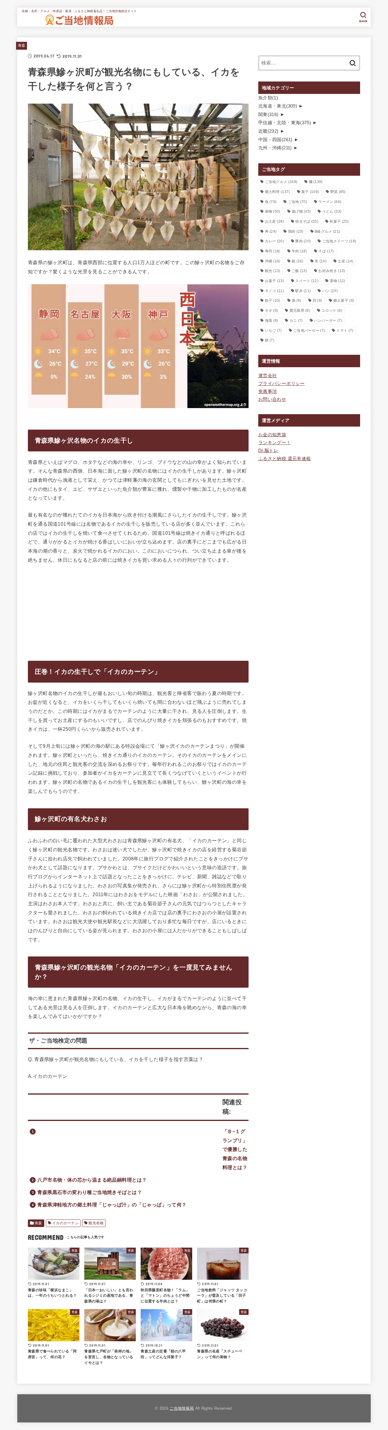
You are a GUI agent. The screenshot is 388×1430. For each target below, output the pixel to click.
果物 (272, 211)
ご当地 (297, 202)
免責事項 (267, 391)
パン (330, 291)
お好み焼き (331, 271)
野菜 (338, 192)
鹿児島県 (299, 310)
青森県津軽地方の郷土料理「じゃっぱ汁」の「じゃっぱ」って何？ (111, 1204)
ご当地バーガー (309, 330)
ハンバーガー (328, 320)
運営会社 (267, 375)
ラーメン (329, 202)
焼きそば (306, 221)
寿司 (272, 251)
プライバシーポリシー (281, 383)
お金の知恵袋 (272, 434)
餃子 (272, 300)
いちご (273, 330)
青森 (21, 45)
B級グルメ (327, 231)
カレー (274, 241)
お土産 (274, 221)
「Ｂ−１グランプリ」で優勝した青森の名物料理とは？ (234, 1149)
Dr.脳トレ (268, 450)
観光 (272, 271)
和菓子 (339, 221)
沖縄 (272, 261)
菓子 (310, 192)
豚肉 (303, 241)
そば (326, 251)
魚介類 (268, 97)
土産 (345, 261)
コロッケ (331, 310)
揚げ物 (301, 211)
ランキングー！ (274, 442)
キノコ (274, 291)
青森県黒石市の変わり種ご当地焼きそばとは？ (89, 1192)
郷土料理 (277, 192)
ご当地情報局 (181, 1408)
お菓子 (274, 281)
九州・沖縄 (275, 147)
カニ (296, 320)
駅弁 (303, 291)
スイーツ (306, 281)
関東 (268, 114)
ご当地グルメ (281, 182)
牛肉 (299, 251)
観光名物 (96, 1223)
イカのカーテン (65, 1223)
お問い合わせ (272, 399)
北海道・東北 (277, 106)
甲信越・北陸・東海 (284, 122)
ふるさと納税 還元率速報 (284, 458)
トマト (344, 330)
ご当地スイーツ (339, 241)
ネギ (271, 310)
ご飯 (299, 271)
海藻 (271, 320)
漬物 (337, 281)
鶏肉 (295, 231)
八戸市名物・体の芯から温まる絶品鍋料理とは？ (92, 1179)
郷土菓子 (343, 300)
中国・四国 (275, 139)
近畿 (268, 131)
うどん (331, 211)
